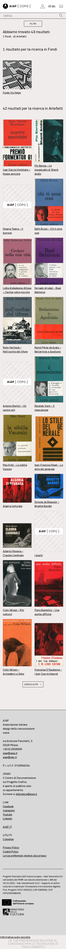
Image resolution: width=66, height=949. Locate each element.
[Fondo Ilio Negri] (17, 74)
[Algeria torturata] (17, 490)
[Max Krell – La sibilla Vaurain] (17, 438)
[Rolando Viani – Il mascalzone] (48, 379)
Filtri (33, 23)
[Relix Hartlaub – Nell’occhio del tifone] (17, 320)
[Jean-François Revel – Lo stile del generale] (48, 439)
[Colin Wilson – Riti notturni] (17, 583)
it (49, 6)
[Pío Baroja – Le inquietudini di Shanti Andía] (48, 140)
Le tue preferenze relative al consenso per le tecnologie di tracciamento (33, 943)
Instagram (9, 810)
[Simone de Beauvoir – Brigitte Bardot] (48, 486)
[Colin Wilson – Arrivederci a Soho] (17, 642)
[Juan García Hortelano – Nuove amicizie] (17, 143)
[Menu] (61, 6)
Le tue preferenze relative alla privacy (24, 856)
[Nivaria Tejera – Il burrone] (17, 204)
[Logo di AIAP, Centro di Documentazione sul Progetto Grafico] (16, 6)
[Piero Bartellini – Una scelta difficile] (48, 584)
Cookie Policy (10, 852)
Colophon (8, 839)
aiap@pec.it (10, 757)
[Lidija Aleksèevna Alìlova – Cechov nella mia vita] (17, 262)
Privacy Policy (11, 847)
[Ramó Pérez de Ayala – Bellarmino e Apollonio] (48, 320)
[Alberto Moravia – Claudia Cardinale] (17, 535)
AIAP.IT (7, 827)
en (53, 6)
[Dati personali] (42, 6)
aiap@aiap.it (10, 753)
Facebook (8, 806)
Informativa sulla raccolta (15, 937)
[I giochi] (48, 531)
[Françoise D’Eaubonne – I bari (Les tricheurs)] (48, 644)
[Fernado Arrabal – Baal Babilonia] (48, 261)
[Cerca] (61, 15)
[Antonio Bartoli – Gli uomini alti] (17, 382)
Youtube (7, 814)
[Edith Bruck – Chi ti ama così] (48, 202)
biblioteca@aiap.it (26, 794)
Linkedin (7, 819)
